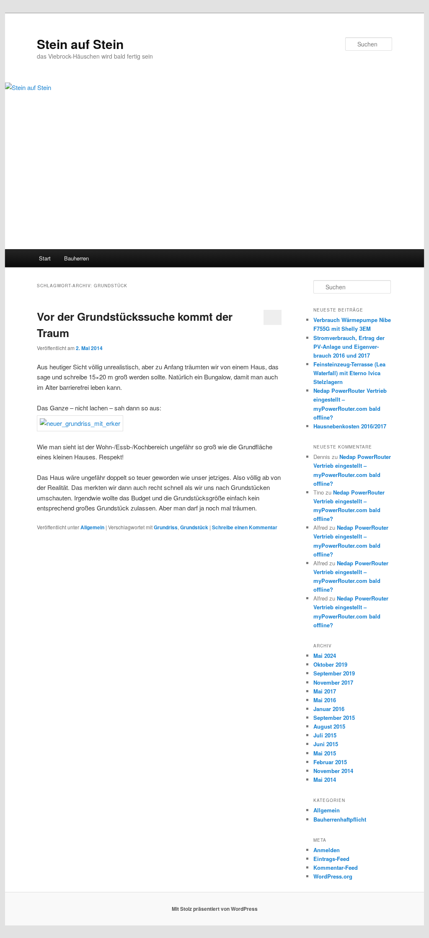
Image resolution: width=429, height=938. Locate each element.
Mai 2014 (324, 779)
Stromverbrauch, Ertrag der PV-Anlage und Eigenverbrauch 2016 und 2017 (349, 346)
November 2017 (333, 682)
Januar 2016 (328, 709)
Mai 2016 (324, 700)
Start (45, 258)
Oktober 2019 (330, 664)
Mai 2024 (324, 656)
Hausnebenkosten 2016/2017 (349, 426)
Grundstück (194, 527)
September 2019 (334, 673)
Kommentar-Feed (335, 867)
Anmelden (326, 850)
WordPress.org (332, 876)
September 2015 (334, 718)
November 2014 (333, 771)
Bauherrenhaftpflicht (339, 819)
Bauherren (76, 258)
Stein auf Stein (80, 44)
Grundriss (166, 527)
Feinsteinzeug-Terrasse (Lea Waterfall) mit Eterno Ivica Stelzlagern (349, 373)
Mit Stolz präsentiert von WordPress (215, 908)
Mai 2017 (324, 691)
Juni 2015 (325, 744)
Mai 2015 (324, 753)
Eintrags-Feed (331, 859)
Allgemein (92, 527)
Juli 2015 (324, 735)
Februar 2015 (330, 762)
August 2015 (329, 726)
